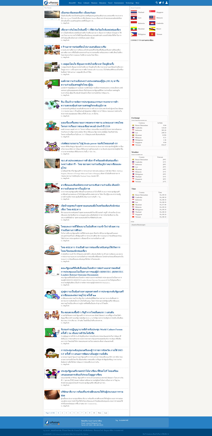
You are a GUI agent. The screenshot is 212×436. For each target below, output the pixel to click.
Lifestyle (86, 3)
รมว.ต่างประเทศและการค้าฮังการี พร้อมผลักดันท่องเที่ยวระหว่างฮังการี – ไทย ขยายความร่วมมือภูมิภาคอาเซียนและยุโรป (91, 164)
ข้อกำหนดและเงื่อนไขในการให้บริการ (156, 434)
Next (99, 413)
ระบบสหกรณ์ (123, 420)
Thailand (141, 12)
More (137, 3)
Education (102, 3)
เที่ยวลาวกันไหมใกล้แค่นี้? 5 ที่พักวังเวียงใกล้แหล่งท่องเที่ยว (91, 29)
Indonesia (141, 23)
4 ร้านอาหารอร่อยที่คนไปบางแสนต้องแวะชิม (83, 47)
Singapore (160, 12)
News (80, 3)
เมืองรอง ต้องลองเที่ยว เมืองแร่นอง (78, 12)
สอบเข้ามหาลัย (56, 430)
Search (156, 3)
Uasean (51, 3)
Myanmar (141, 29)
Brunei (159, 29)
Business (94, 3)
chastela (134, 225)
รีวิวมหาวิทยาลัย (68, 430)
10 (94, 413)
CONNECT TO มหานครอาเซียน (142, 40)
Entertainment (119, 3)
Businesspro (141, 225)
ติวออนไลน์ (78, 430)
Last (105, 413)
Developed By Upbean (80, 434)
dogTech (66, 23)
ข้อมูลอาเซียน (108, 430)
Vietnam (159, 34)
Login (166, 3)
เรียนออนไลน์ (98, 430)
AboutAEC (72, 3)
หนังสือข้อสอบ (88, 430)
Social (161, 3)
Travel (110, 3)
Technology (130, 3)
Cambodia (160, 23)
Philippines (141, 34)
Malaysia (160, 18)
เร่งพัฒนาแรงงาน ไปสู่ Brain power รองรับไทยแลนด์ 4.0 (89, 143)
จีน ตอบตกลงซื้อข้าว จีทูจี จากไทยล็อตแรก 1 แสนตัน (87, 312)
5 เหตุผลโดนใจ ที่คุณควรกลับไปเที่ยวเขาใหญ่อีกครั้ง (87, 64)
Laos (139, 18)
